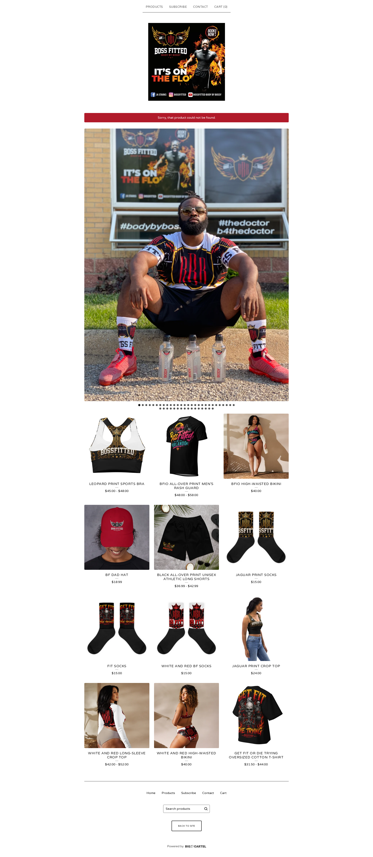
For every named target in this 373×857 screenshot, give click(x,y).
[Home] (186, 62)
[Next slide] (283, 265)
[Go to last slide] (90, 265)
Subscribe (178, 7)
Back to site (186, 826)
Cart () (220, 7)
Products (154, 7)
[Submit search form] (206, 808)
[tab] (139, 405)
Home (150, 793)
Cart (223, 793)
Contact (200, 7)
